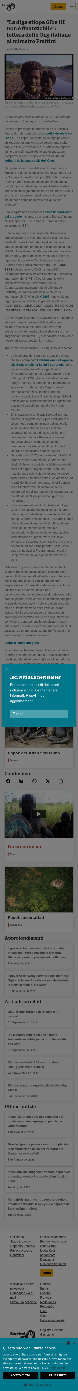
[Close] (7, 669)
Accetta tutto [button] (20, 1375)
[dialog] (39, 695)
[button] (39, 1385)
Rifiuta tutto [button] (58, 1375)
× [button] (73, 1343)
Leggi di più (57, 1368)
